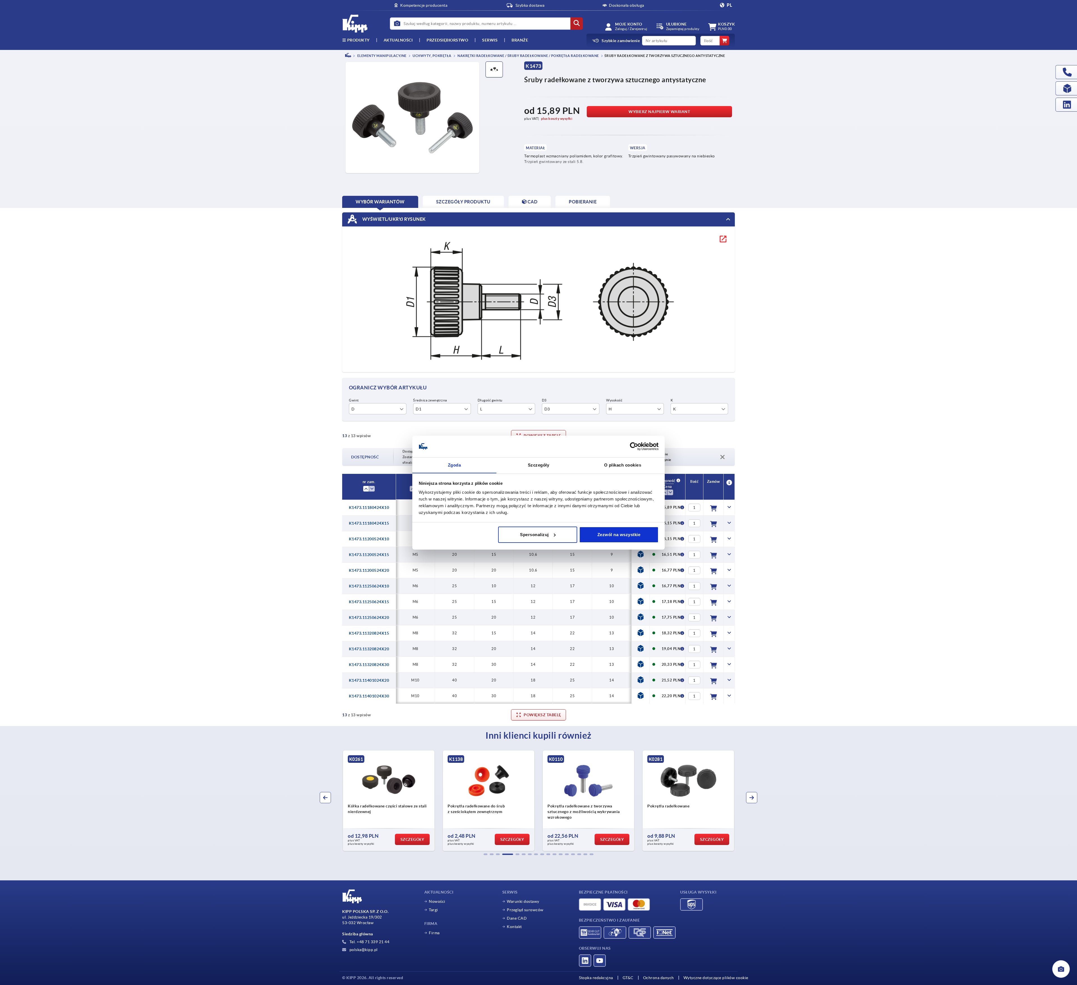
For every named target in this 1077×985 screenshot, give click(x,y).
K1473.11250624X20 (369, 617)
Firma (434, 933)
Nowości (437, 901)
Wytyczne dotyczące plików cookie (716, 977)
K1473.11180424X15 (369, 523)
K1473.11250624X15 (369, 602)
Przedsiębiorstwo (447, 40)
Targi (433, 910)
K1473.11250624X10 (369, 586)
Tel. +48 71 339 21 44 (368, 942)
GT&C (628, 978)
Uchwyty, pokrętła (432, 56)
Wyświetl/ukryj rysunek (393, 218)
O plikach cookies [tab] (622, 464)
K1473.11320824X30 (369, 664)
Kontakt (514, 926)
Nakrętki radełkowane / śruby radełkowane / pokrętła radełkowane (528, 56)
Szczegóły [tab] (538, 464)
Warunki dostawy (523, 901)
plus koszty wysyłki (556, 118)
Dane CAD (517, 918)
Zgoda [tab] (454, 464)
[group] (388, 800)
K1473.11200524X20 (369, 570)
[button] (485, 854)
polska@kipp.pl (363, 949)
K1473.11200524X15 (369, 554)
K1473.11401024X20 (369, 680)
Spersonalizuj (534, 534)
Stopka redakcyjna (596, 978)
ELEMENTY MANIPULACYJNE (381, 56)
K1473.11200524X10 (369, 539)
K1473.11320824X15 (369, 633)
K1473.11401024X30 (369, 696)
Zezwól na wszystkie (619, 534)
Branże (520, 40)
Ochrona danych (658, 978)
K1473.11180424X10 (369, 507)
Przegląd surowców (525, 910)
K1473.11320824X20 (369, 649)
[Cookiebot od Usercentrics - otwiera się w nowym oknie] (634, 446)
